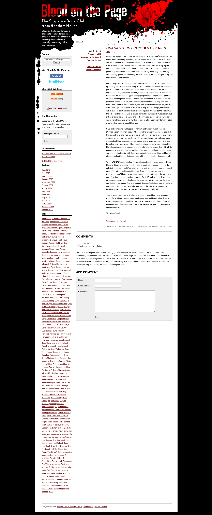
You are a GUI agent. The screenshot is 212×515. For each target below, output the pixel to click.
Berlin (44, 246)
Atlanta (53, 234)
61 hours (55, 219)
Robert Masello (64, 413)
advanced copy (55, 225)
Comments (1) (112, 221)
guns (55, 331)
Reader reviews (64, 410)
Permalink (124, 221)
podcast (52, 404)
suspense (55, 434)
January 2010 (47, 179)
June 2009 (46, 194)
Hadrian (61, 331)
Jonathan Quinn (48, 355)
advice (65, 225)
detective (54, 297)
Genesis (49, 325)
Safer (44, 416)
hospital (66, 340)
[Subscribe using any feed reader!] (57, 108)
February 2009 (48, 206)
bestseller (46, 252)
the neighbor (59, 455)
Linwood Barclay (48, 367)
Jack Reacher (58, 346)
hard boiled (54, 334)
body (52, 258)
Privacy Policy (101, 507)
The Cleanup (47, 440)
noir (57, 388)
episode (60, 307)
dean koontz (65, 291)
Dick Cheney (64, 297)
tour (48, 473)
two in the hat (61, 473)
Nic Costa (46, 385)
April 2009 (46, 200)
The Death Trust (48, 446)
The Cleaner (67, 437)
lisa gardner (61, 367)
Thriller (51, 467)
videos (62, 476)
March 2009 (46, 203)
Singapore (46, 431)
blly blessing (64, 252)
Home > (79, 41)
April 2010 (46, 173)
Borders (84, 57)
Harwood (45, 337)
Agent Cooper (63, 228)
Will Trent (64, 485)
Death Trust (46, 294)
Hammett (45, 334)
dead (63, 288)
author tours (47, 237)
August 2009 (47, 188)
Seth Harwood (64, 422)
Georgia (56, 325)
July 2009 (46, 191)
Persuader (55, 400)
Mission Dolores (55, 373)
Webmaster (88, 507)
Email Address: (84, 286)
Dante (44, 279)
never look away (55, 379)
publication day (48, 407)
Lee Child (53, 364)
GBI (43, 325)
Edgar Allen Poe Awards (57, 303)
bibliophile (54, 252)
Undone (45, 476)
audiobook (60, 234)
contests (54, 273)
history (65, 337)
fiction (53, 319)
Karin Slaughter (61, 358)
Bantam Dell (53, 243)
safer (49, 416)
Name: (81, 280)
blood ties (46, 258)
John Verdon (64, 352)
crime (65, 273)
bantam (45, 243)
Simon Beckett (64, 428)
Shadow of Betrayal (53, 425)
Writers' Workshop (49, 488)
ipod (59, 343)
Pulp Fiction (60, 407)
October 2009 (47, 185)
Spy (48, 434)
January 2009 (47, 209)
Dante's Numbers (54, 279)
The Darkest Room (60, 443)
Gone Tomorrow (48, 328)
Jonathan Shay (61, 355)
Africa (54, 228)
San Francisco (57, 416)
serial (50, 422)
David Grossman (60, 282)
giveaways (64, 325)
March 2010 (46, 176)
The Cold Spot (59, 440)
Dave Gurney (47, 282)
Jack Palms (47, 346)
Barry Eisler (64, 243)
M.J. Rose (53, 370)
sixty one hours (57, 431)
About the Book (94, 67)
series (55, 422)
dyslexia (63, 300)
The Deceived (61, 446)
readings (45, 413)
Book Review (56, 264)
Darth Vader (67, 279)
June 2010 (46, 170)
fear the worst (56, 313)
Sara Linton (163, 226)
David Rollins (54, 288)
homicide (54, 340)
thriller (57, 467)
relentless (53, 413)
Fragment (61, 319)
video (57, 476)
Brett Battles (56, 267)
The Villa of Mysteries (51, 464)
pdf (49, 400)
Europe (67, 307)
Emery (53, 307)
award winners (58, 237)
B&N (99, 54)
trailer (53, 473)
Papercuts (46, 397)
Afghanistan (47, 228)
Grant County (60, 328)
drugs (57, 300)
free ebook (66, 322)
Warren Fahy (53, 482)
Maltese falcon (64, 370)
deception (61, 294)
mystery (57, 376)
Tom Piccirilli (52, 470)
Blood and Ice (47, 255)
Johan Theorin (52, 352)
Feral (49, 319)
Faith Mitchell (65, 310)
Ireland (65, 343)
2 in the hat (46, 219)
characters (62, 270)
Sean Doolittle (64, 419)
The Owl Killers (56, 458)
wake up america (56, 479)
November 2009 (48, 182)
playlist (63, 400)
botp (65, 264)
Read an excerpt (93, 70)
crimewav (56, 276)
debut (54, 294)
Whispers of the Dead (51, 485)
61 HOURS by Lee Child (52, 161)
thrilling (63, 467)
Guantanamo (47, 331)
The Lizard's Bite (54, 452)
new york (52, 382)
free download (55, 322)
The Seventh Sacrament (62, 461)
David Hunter (59, 285)
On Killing (62, 391)
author (68, 234)
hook (61, 340)
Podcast (45, 404)
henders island (55, 337)
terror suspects (65, 434)
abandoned (54, 222)
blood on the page (61, 255)
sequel (44, 422)
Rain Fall (54, 410)
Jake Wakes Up (57, 349)
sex (43, 425)
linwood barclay (64, 364)
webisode (63, 482)
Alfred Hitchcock (53, 231)
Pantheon (62, 394)
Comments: (83, 291)
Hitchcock (46, 340)
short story (53, 428)
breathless (46, 267)
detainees (46, 297)
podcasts (60, 404)
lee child (45, 364)
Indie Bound (95, 57)
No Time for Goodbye (59, 385)
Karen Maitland (48, 358)
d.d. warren (65, 276)
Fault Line (46, 313)
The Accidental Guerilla (51, 437)
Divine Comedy (48, 300)
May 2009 (46, 197)
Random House (94, 60)
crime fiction (47, 276)
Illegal (44, 343)
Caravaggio (53, 270)
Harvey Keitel (65, 334)
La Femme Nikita (64, 361)
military (45, 373)
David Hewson (48, 285)
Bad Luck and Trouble (59, 240)
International (52, 343)
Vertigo (51, 476)
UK (69, 473)
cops (60, 273)
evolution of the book (50, 310)
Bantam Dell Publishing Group (69, 507)
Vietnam (45, 479)
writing (60, 488)
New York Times (63, 382)
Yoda (51, 491)
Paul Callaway (57, 397)
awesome (46, 240)
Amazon (91, 54)
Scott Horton (52, 419)
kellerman (52, 361)
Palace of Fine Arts (50, 394)
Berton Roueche (53, 246)
